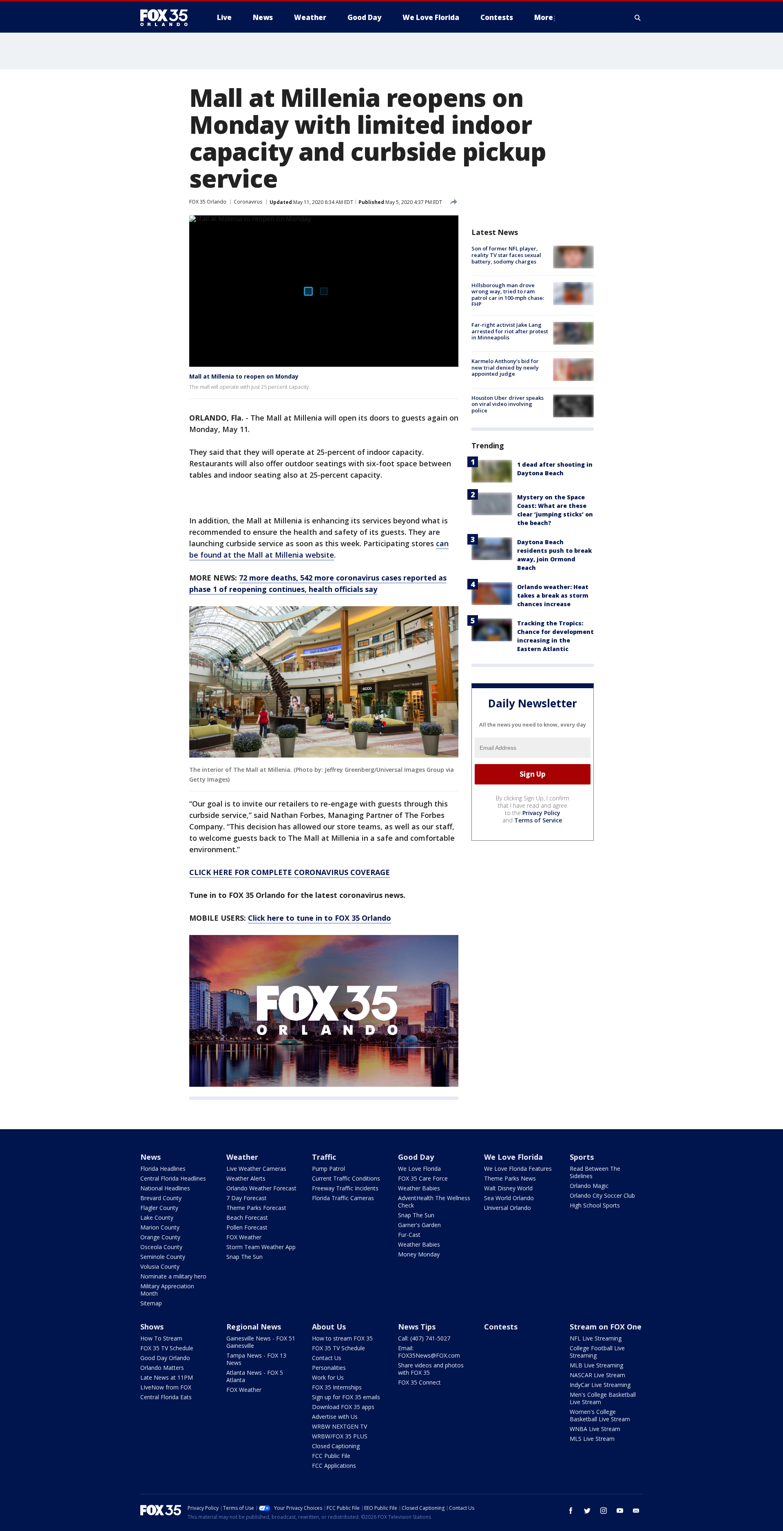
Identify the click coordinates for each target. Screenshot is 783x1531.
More (543, 17)
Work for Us (328, 1377)
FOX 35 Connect (419, 1382)
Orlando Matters (162, 1367)
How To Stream (161, 1338)
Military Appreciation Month (167, 1289)
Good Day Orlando (165, 1358)
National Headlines (165, 1188)
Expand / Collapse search (638, 17)
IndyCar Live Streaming (600, 1385)
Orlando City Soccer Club (602, 1195)
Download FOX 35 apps (343, 1407)
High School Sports (595, 1205)
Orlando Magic (589, 1186)
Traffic (324, 1157)
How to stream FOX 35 (342, 1338)
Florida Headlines (163, 1168)
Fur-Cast (409, 1235)
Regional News (253, 1327)
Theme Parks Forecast (256, 1208)
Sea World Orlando (509, 1198)
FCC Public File (331, 1456)
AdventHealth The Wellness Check (434, 1201)
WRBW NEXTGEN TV (339, 1426)
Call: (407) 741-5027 (424, 1338)
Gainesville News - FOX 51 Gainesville (260, 1341)
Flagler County (159, 1208)
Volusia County (159, 1266)
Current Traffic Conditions (346, 1178)
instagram (603, 1510)
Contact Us (326, 1358)
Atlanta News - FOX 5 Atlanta (254, 1376)
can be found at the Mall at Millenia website (319, 549)
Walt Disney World (508, 1188)
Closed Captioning (336, 1446)
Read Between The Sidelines (595, 1172)
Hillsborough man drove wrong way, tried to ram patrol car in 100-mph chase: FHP (507, 294)
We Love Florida (419, 1168)
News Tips (417, 1327)
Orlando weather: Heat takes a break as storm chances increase (552, 595)
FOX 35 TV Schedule (166, 1348)
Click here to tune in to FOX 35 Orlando (319, 918)
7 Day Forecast (246, 1198)
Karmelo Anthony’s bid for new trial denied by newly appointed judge (505, 367)
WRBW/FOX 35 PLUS (339, 1436)
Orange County (160, 1237)
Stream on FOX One (605, 1327)
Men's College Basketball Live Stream (603, 1398)
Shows (152, 1327)
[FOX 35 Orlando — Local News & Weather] (167, 17)
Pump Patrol (328, 1168)
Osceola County (161, 1247)
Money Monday (419, 1254)
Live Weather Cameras (256, 1168)
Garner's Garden (419, 1225)
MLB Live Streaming (596, 1365)
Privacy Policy (541, 812)
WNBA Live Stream (595, 1429)
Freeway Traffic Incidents (345, 1188)
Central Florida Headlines (173, 1178)
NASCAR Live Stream (597, 1375)
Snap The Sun (244, 1257)
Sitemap (151, 1303)
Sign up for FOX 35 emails (346, 1397)
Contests (501, 1327)
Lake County (156, 1217)
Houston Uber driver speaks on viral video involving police (507, 404)
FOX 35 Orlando (207, 201)
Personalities (329, 1367)
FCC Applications (334, 1465)
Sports (582, 1157)
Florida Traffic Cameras (343, 1198)
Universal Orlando (507, 1208)
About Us (329, 1327)
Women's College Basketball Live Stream (600, 1415)
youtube (619, 1510)
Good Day (416, 1157)
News (150, 1157)
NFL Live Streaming (596, 1338)
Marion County (159, 1227)
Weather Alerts (245, 1178)
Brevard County (160, 1198)
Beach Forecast (247, 1217)
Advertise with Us (335, 1416)
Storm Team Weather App (261, 1247)
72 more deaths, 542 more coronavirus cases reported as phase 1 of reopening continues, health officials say (318, 583)
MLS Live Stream (592, 1438)
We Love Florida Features (518, 1168)
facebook (570, 1510)
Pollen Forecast (247, 1227)
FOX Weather (243, 1237)
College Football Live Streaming (597, 1351)
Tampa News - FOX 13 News (256, 1359)
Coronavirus (248, 201)
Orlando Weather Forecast (261, 1188)
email (636, 1510)
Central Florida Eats (166, 1397)
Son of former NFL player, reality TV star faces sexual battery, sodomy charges (506, 255)
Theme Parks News (510, 1178)
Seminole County (162, 1257)
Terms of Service (538, 820)
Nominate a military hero (173, 1276)
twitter (587, 1510)
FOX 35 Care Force (423, 1178)
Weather (242, 1157)
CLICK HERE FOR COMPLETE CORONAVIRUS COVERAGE (289, 872)
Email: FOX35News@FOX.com (429, 1351)
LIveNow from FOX (165, 1387)
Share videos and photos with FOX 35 (431, 1368)
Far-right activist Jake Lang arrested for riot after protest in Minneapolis (509, 331)
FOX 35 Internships (337, 1387)
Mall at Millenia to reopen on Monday (244, 376)
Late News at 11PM (166, 1377)
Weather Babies (419, 1188)
